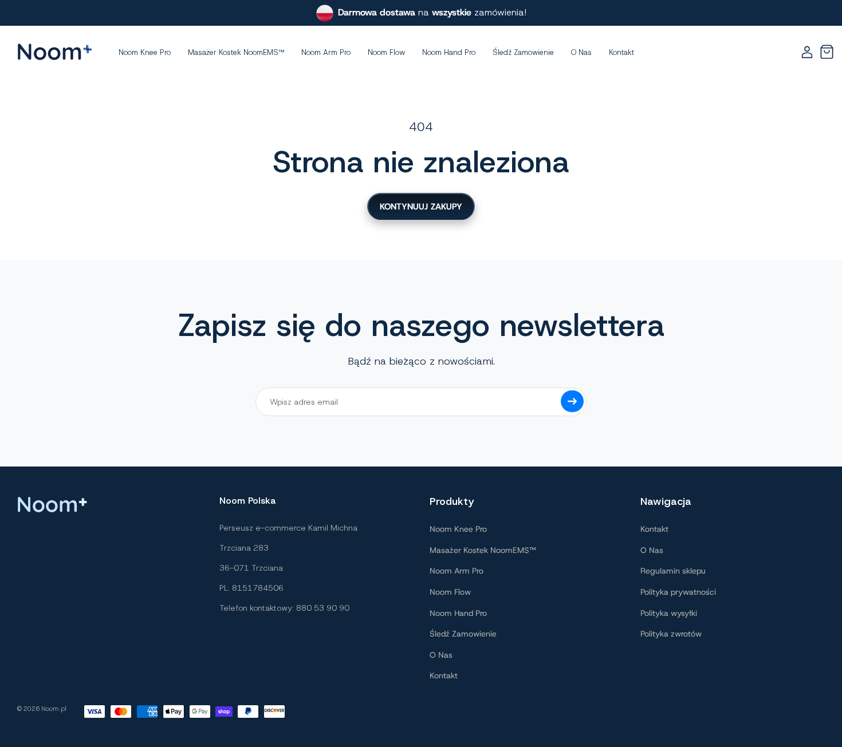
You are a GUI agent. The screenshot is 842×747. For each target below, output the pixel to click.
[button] (826, 52)
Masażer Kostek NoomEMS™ (483, 550)
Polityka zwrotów (671, 634)
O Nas (441, 655)
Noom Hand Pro (458, 613)
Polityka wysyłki (668, 613)
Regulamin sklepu (673, 571)
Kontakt (444, 675)
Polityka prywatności (678, 592)
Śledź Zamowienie (463, 634)
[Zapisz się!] (572, 401)
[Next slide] (820, 13)
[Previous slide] (22, 13)
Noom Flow (450, 592)
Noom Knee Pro (458, 529)
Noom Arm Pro (456, 571)
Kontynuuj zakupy (421, 206)
